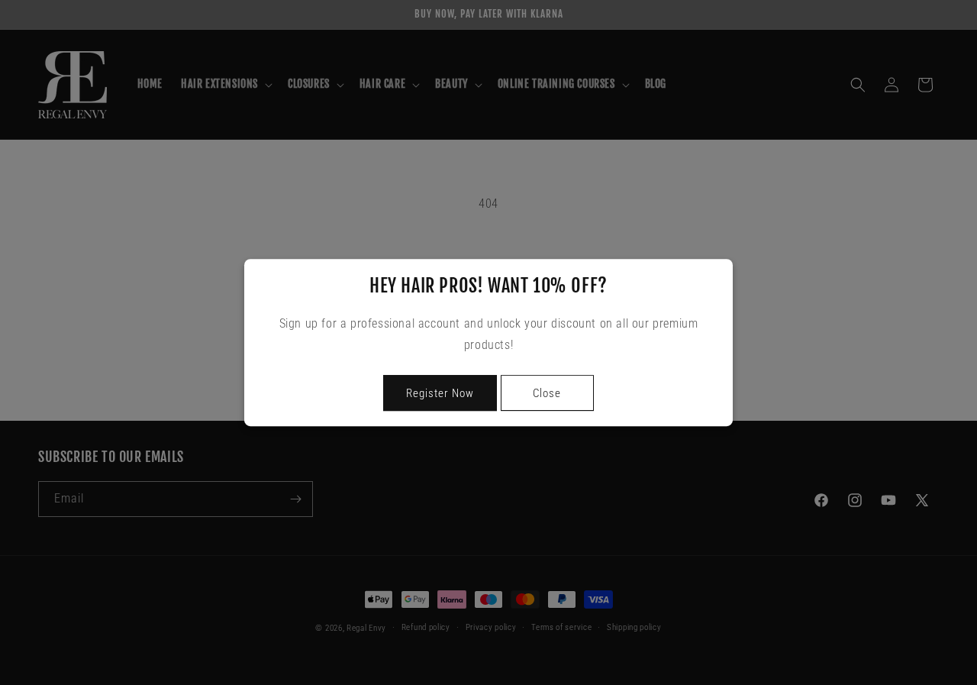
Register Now (440, 393)
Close (547, 393)
